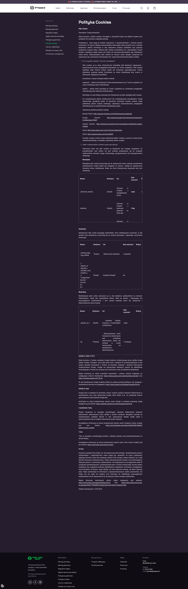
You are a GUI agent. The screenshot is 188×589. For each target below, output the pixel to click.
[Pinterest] (40, 582)
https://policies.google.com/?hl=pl (90, 378)
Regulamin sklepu (52, 33)
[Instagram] (30, 582)
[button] (94, 2)
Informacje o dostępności (55, 54)
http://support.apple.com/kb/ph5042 (100, 134)
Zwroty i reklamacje (53, 47)
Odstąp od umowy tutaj (54, 50)
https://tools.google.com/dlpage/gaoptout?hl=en (123, 384)
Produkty (123, 569)
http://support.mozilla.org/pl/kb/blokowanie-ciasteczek (113, 114)
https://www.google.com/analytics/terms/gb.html (121, 376)
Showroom (124, 565)
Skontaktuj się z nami (149, 563)
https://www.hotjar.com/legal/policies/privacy (95, 483)
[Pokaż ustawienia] (2, 586)
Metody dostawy (52, 26)
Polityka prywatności (53, 40)
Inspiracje (123, 562)
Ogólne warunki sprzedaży (55, 36)
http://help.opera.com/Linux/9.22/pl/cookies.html (104, 130)
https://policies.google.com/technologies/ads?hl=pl (114, 404)
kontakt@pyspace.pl (153, 571)
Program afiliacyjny (98, 562)
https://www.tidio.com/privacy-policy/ (100, 445)
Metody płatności (52, 29)
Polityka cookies (51, 43)
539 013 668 (148, 569)
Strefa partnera (97, 565)
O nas (144, 561)
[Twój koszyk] (154, 8)
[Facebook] (35, 582)
